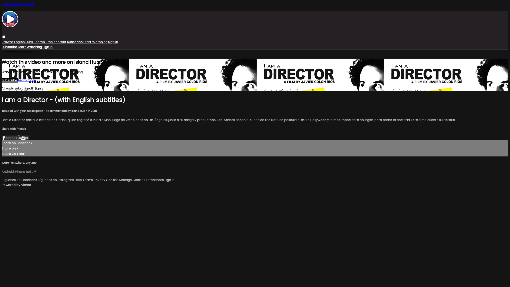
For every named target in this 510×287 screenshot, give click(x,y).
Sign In (48, 47)
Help (79, 180)
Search (40, 42)
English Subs (24, 42)
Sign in (113, 42)
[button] (3, 36)
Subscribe (10, 80)
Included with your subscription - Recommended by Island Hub (44, 111)
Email (25, 138)
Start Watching (95, 42)
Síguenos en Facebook (19, 180)
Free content (56, 42)
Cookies (112, 180)
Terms (88, 180)
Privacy (100, 180)
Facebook (10, 138)
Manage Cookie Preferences (142, 180)
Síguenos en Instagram (56, 180)
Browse (8, 42)
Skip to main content (18, 4)
